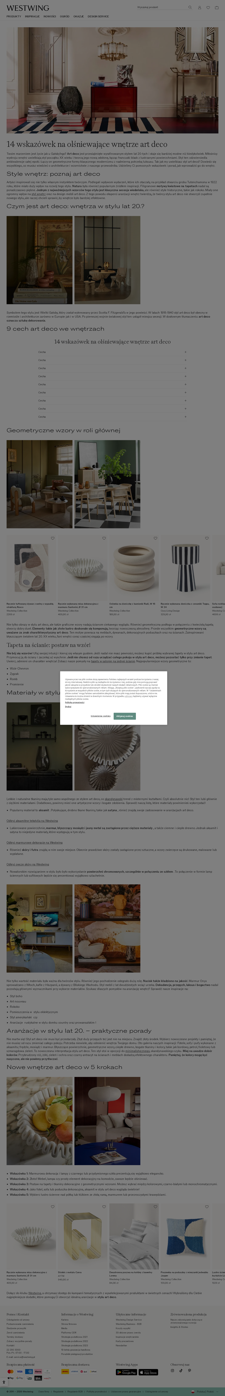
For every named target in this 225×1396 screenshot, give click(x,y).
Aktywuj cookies (124, 716)
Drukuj (68, 706)
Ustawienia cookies (101, 716)
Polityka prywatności (74, 702)
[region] (113, 698)
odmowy (129, 696)
